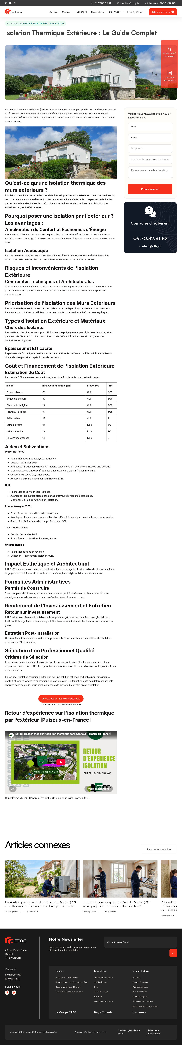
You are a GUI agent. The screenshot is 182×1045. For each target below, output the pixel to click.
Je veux (60, 971)
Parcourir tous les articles (159, 849)
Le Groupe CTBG (135, 12)
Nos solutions (141, 971)
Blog (17, 23)
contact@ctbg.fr (150, 246)
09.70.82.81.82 (150, 238)
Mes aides (100, 971)
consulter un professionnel (81, 290)
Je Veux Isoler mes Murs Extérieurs (61, 698)
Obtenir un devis (161, 11)
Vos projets (82, 11)
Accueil (10, 23)
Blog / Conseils (116, 11)
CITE (8, 485)
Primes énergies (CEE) (18, 506)
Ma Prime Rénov (14, 451)
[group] (96, 888)
